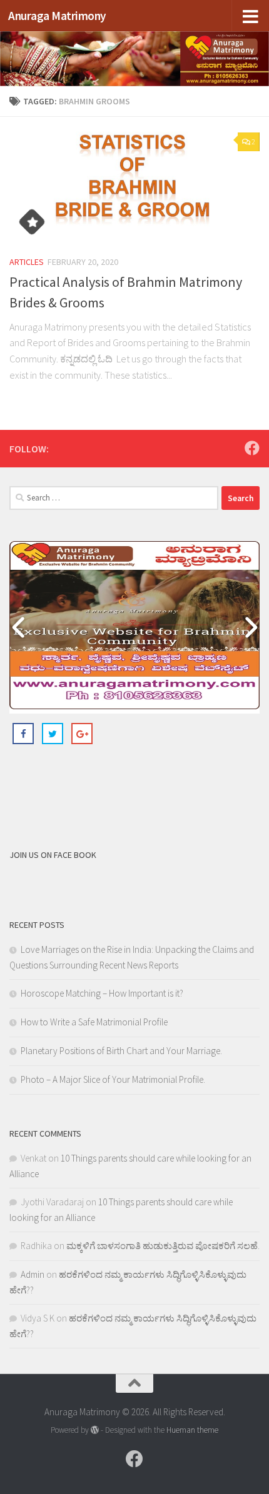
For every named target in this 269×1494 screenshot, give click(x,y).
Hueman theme (192, 1430)
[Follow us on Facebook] (252, 448)
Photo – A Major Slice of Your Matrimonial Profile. (113, 1079)
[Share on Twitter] (52, 733)
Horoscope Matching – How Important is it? (102, 993)
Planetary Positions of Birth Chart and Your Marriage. (121, 1051)
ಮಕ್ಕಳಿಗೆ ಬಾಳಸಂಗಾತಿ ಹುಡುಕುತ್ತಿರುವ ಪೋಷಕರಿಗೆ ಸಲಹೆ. (163, 1246)
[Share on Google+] (82, 733)
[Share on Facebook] (23, 733)
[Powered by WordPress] (95, 1430)
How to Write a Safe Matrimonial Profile (94, 1022)
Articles (26, 261)
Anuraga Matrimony (57, 15)
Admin (32, 1274)
